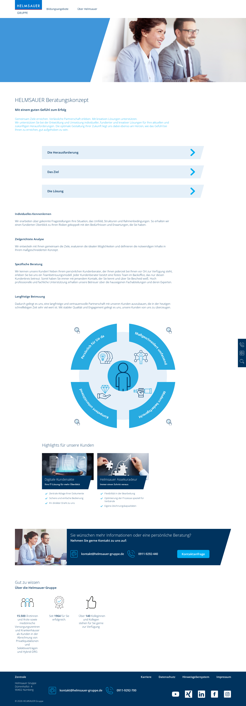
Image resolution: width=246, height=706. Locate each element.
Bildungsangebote (57, 9)
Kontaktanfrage (193, 554)
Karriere (146, 677)
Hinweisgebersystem (195, 677)
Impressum (223, 677)
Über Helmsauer (87, 9)
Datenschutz (167, 677)
